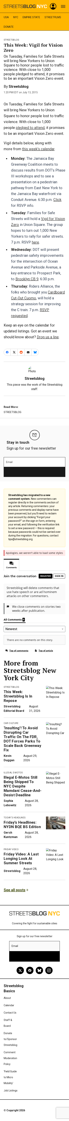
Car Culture (11, 723)
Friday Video (11, 849)
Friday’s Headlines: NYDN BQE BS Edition (22, 824)
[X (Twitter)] (20, 970)
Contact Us (10, 1012)
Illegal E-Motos (13, 773)
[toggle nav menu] (63, 6)
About (7, 997)
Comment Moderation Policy (10, 1058)
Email (9, 462)
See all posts (14, 890)
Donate (9, 26)
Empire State (31, 17)
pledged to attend (30, 127)
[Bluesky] (39, 970)
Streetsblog (11, 40)
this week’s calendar (38, 149)
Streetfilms (53, 17)
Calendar (9, 1005)
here (35, 242)
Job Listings (10, 1090)
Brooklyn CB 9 (26, 279)
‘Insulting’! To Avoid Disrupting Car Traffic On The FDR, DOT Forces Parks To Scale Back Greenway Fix (22, 739)
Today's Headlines (14, 818)
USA (6, 17)
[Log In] (53, 6)
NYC (15, 17)
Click (57, 199)
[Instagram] (49, 970)
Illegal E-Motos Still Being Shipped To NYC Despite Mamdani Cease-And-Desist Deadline (23, 786)
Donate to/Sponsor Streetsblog (10, 1039)
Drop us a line (48, 337)
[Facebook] (29, 970)
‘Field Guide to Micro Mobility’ (10, 1077)
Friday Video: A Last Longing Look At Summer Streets (21, 858)
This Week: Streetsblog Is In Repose (18, 696)
